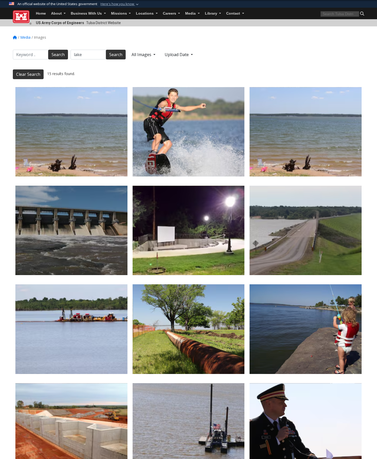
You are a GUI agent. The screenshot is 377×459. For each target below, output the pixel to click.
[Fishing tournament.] (306, 329)
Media (191, 13)
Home (41, 13)
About (57, 13)
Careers (170, 13)
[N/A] (189, 131)
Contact (233, 13)
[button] (120, 4)
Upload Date (177, 54)
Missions (119, 13)
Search (58, 54)
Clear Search (28, 74)
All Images (142, 54)
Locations (145, 13)
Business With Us (87, 13)
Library (211, 13)
